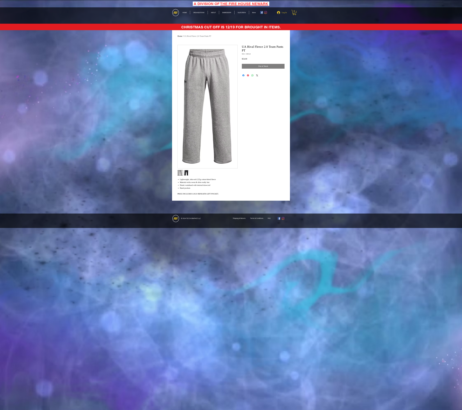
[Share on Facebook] (243, 75)
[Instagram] (265, 12)
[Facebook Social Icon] (261, 12)
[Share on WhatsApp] (252, 75)
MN (175, 219)
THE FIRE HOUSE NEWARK (244, 4)
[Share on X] (257, 75)
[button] (294, 12)
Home (179, 36)
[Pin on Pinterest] (248, 75)
